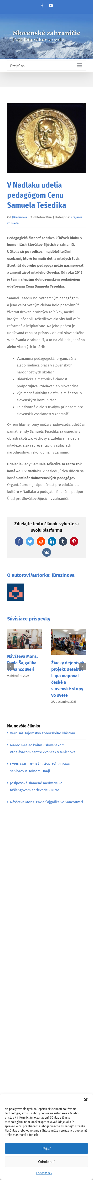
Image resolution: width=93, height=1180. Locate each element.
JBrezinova (19, 217)
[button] (85, 1099)
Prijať (46, 1148)
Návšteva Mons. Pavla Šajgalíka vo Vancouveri (22, 663)
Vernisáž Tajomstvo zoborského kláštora (42, 733)
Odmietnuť (46, 1162)
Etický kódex (44, 1173)
